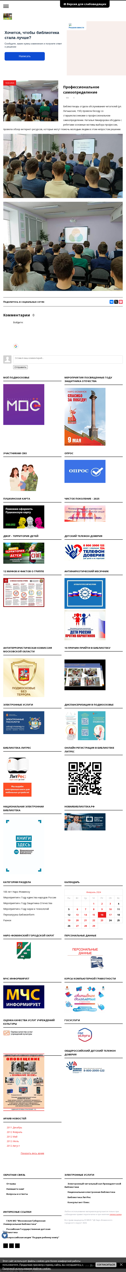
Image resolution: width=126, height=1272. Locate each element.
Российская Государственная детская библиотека (26, 1231)
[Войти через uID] (15, 326)
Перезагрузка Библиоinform (18, 914)
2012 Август (13, 1145)
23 (102, 920)
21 (85, 920)
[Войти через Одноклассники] (15, 351)
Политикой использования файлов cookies (26, 1268)
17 (110, 914)
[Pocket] (121, 302)
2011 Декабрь (14, 1127)
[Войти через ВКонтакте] (15, 331)
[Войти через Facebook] (15, 336)
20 (77, 920)
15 (93, 914)
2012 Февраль (14, 1132)
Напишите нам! (15, 1188)
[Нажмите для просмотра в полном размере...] (63, 197)
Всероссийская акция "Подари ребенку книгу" (32, 1237)
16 (102, 914)
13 (77, 914)
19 (69, 920)
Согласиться (106, 1264)
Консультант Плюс (78, 1202)
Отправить (20, 367)
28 (85, 925)
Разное (7, 920)
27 (77, 925)
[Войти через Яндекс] (15, 341)
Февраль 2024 (93, 892)
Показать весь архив (32, 1153)
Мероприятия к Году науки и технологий (26, 908)
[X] (116, 302)
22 (93, 920)
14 (85, 914)
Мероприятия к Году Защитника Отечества (27, 903)
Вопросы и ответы (17, 1193)
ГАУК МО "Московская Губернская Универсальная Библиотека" (24, 1222)
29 (93, 925)
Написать (25, 56)
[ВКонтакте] (112, 302)
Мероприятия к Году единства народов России (29, 897)
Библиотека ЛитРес (79, 1197)
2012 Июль (13, 1141)
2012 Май (12, 1136)
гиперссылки (116, 1214)
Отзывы (11, 1183)
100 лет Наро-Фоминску (16, 891)
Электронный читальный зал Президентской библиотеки (92, 1185)
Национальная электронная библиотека (91, 1192)
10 (110, 909)
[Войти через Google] (15, 346)
